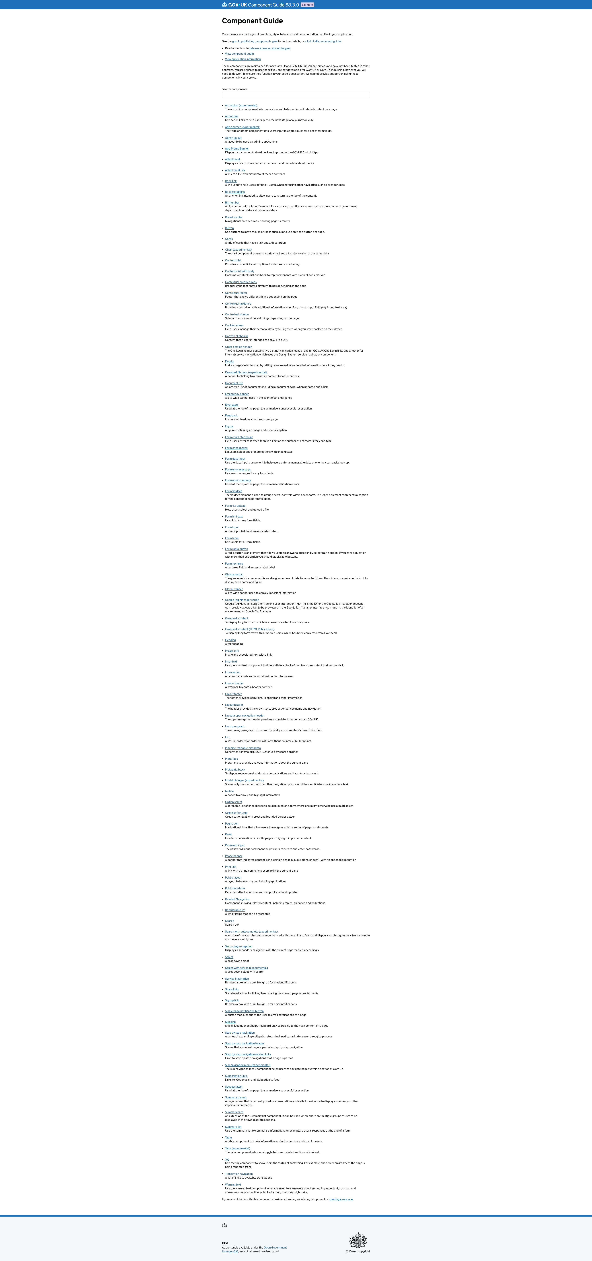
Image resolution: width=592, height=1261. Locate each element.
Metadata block (235, 769)
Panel (228, 834)
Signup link (232, 1000)
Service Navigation (237, 978)
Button (229, 228)
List (227, 737)
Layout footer (233, 694)
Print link (230, 866)
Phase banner (233, 856)
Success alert (233, 1086)
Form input (232, 527)
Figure (229, 426)
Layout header (234, 704)
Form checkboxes (236, 448)
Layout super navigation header (245, 715)
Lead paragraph (235, 726)
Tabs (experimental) (237, 1148)
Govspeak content (236, 618)
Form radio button (236, 549)
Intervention (232, 672)
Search (229, 920)
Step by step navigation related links (248, 1054)
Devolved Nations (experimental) (246, 372)
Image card (232, 650)
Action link (231, 116)
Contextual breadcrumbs (241, 282)
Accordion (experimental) (241, 105)
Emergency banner (237, 394)
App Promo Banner (237, 148)
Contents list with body (239, 271)
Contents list (233, 260)
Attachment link (235, 170)
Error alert (231, 404)
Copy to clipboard (236, 336)
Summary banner (236, 1097)
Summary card (234, 1112)
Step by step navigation (240, 1032)
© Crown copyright (358, 1251)
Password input (235, 845)
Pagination (231, 823)
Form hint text (234, 516)
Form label (232, 538)
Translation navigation (239, 1174)
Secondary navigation (238, 946)
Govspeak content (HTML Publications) (249, 629)
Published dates (235, 888)
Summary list (233, 1126)
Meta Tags (231, 758)
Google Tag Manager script (242, 600)
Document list (234, 383)
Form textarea (234, 563)
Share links (232, 989)
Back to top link (235, 191)
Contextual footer (236, 293)
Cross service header (238, 347)
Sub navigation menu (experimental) (247, 1065)
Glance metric (234, 574)
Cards (229, 239)
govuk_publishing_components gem (255, 41)
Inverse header (234, 683)
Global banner (234, 589)
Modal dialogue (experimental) (244, 780)
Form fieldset (233, 491)
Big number (232, 202)
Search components (234, 89)
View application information (243, 59)
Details (229, 361)
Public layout (233, 877)
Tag (227, 1159)
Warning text (233, 1184)
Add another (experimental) (242, 127)
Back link (231, 181)
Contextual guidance (238, 303)
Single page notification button (244, 1011)
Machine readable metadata (243, 748)
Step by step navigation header (244, 1043)
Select (229, 957)
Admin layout (233, 137)
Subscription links (236, 1076)
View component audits (240, 53)
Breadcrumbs (233, 217)
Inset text (231, 661)
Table (228, 1137)
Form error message (238, 469)
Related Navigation (237, 899)
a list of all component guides (323, 41)
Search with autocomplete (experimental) (251, 931)
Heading (230, 640)
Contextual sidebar (237, 314)
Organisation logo (236, 812)
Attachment (232, 159)
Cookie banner (234, 325)
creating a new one (341, 1199)
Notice (229, 791)
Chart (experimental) (238, 249)
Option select (233, 802)
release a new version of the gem (269, 48)
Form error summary (238, 480)
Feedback (231, 415)
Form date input (235, 458)
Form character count (239, 437)
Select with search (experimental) (246, 968)
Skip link (230, 1022)
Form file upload (235, 505)
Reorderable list (235, 910)
